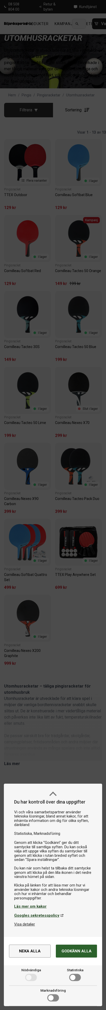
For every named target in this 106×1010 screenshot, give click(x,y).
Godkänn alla (76, 951)
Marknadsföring (53, 990)
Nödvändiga (31, 970)
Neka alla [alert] (30, 951)
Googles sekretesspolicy (36, 915)
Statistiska (75, 970)
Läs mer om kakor (30, 906)
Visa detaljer (24, 924)
